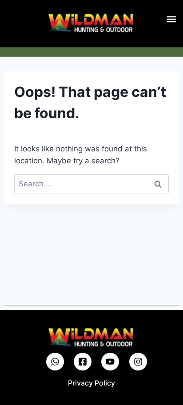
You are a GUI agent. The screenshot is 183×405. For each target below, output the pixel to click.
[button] (171, 19)
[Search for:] (91, 183)
